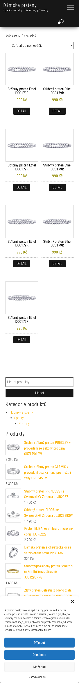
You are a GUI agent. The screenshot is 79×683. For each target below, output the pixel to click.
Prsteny (24, 424)
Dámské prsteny (20, 5)
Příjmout (39, 643)
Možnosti (39, 667)
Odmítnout (39, 655)
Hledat (39, 393)
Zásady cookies (37, 677)
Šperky (19, 418)
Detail (22, 111)
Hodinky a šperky (22, 412)
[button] (72, 601)
